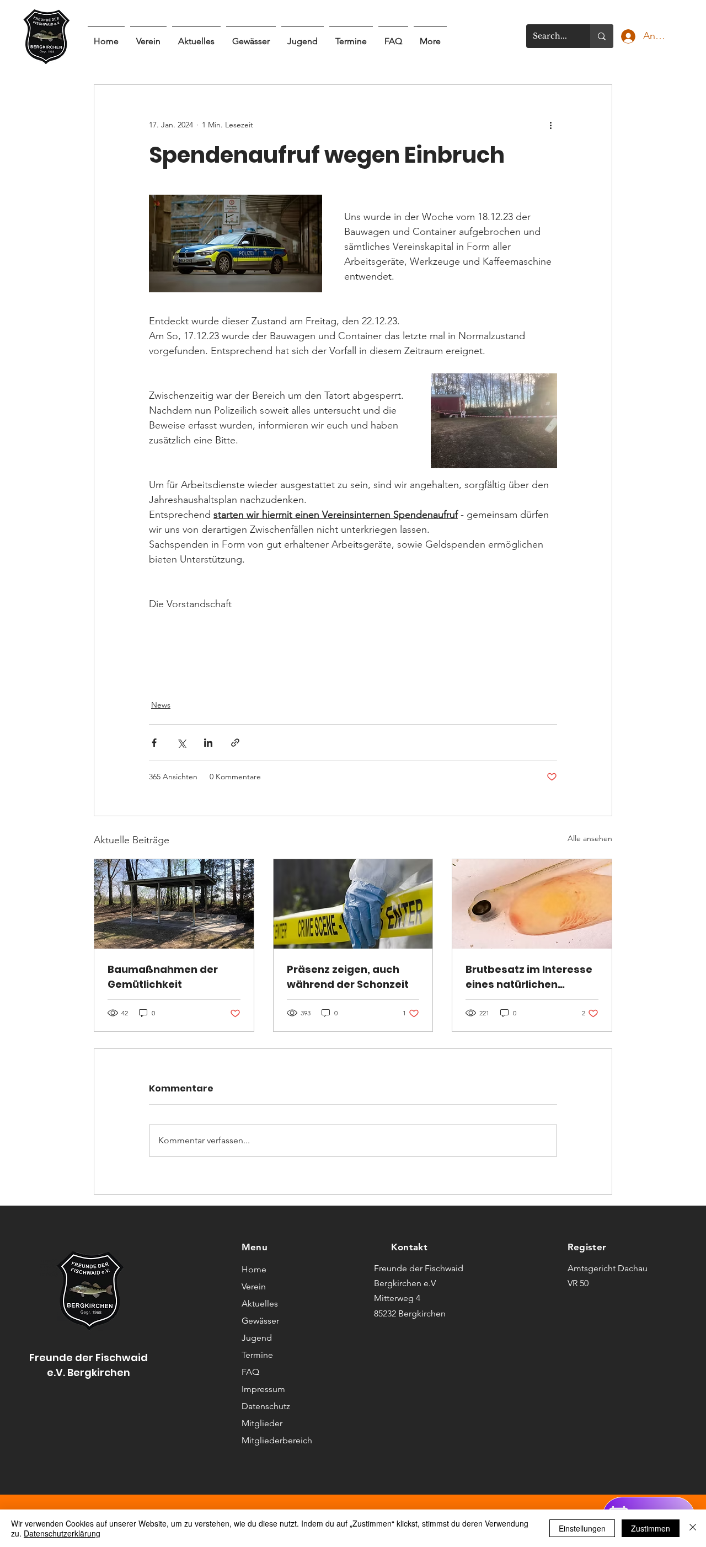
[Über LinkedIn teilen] (208, 742)
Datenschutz (266, 1406)
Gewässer (260, 1320)
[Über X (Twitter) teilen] (181, 742)
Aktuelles (260, 1303)
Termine (257, 1355)
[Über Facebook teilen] (154, 742)
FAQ (250, 1372)
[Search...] (601, 36)
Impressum (263, 1389)
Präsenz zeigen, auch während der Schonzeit (348, 976)
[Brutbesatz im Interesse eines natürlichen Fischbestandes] (532, 904)
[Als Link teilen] (235, 742)
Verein (254, 1286)
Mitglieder (262, 1423)
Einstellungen (582, 1528)
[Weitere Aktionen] (550, 124)
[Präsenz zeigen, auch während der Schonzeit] (353, 904)
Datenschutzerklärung (62, 1533)
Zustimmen (650, 1528)
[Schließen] (692, 1528)
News (160, 705)
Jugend (257, 1337)
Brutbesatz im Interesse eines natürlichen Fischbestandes (529, 977)
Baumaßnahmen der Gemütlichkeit (163, 976)
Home (254, 1269)
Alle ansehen (590, 838)
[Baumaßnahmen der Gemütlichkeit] (174, 904)
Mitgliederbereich (275, 1440)
